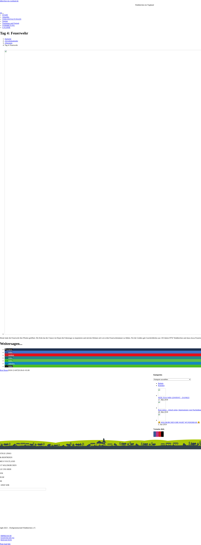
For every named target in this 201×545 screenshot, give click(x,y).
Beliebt (160, 383)
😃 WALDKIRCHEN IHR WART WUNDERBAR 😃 (179, 422)
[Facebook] (154, 434)
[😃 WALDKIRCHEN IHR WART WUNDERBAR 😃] (162, 420)
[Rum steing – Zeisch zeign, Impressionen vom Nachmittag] (162, 408)
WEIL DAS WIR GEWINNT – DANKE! (173, 398)
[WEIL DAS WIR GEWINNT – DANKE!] (162, 396)
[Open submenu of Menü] (3, 13)
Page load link (5, 544)
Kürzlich (161, 386)
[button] (9, 350)
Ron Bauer (4, 370)
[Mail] (162, 434)
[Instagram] (157, 434)
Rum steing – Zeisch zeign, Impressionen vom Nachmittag (179, 410)
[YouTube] (160, 434)
